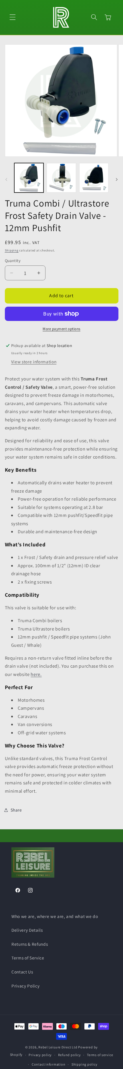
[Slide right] (116, 179)
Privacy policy (40, 1055)
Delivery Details (27, 930)
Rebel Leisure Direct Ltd (57, 1047)
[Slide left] (6, 179)
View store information (34, 361)
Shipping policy (85, 1064)
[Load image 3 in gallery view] (94, 178)
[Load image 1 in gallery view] (29, 178)
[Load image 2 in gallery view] (61, 178)
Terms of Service (27, 958)
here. (36, 674)
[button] (12, 17)
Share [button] (16, 810)
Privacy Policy (25, 986)
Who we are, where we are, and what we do (54, 916)
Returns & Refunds (29, 944)
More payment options (61, 328)
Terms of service (100, 1055)
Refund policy (69, 1055)
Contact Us (22, 972)
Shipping (12, 250)
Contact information (49, 1064)
